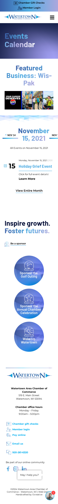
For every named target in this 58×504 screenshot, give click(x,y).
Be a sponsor (18, 243)
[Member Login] (8, 428)
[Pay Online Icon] (8, 434)
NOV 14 (10, 135)
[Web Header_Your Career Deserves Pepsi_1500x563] (29, 92)
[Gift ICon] (8, 423)
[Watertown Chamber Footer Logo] (29, 374)
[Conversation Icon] (8, 451)
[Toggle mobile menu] (52, 17)
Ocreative (37, 494)
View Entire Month (29, 190)
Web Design (44, 491)
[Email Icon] (8, 443)
